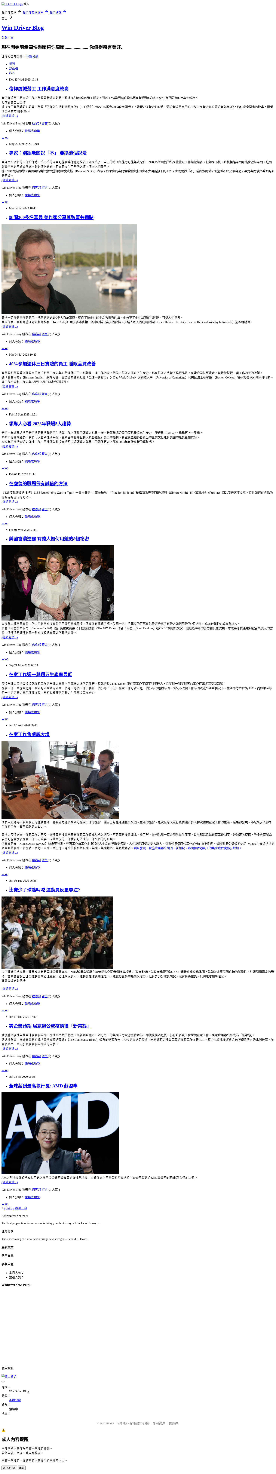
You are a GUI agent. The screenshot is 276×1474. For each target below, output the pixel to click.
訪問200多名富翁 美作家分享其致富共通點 (51, 217)
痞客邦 (36, 123)
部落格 (13, 68)
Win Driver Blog (23, 27)
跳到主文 (8, 37)
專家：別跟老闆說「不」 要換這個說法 (48, 153)
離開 (21, 1468)
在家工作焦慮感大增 (29, 734)
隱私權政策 (159, 1423)
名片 (12, 73)
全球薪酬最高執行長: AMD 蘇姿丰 (43, 1085)
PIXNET (110, 1423)
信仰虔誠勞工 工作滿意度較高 (39, 88)
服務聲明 (174, 1423)
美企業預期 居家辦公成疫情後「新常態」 (50, 1026)
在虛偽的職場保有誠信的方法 (38, 483)
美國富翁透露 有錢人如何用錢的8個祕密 (49, 538)
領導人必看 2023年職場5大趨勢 (40, 423)
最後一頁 (21, 1208)
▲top (5, 137)
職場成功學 (32, 131)
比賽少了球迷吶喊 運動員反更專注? (44, 889)
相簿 (12, 64)
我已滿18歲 (9, 1468)
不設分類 (32, 56)
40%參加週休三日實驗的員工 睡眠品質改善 (52, 363)
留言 (45, 123)
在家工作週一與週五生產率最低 (40, 674)
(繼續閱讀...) (10, 116)
